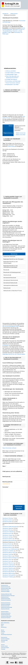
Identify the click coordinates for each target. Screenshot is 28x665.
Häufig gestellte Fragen (11, 74)
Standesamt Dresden (5, 605)
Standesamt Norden (7, 519)
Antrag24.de (5, 13)
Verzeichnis (23, 654)
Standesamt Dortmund (5, 602)
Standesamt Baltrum (7, 556)
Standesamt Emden (7, 521)
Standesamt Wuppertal (5, 604)
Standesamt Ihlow (7, 530)
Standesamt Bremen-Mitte (6, 594)
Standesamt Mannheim (5, 613)
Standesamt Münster (5, 608)
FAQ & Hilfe (4, 653)
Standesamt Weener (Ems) (9, 552)
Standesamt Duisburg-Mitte (6, 607)
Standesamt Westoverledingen (10, 557)
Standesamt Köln (4, 585)
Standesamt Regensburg (6, 616)
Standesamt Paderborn (5, 617)
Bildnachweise (23, 653)
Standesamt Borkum (7, 547)
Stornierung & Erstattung (10, 654)
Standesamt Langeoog (8, 564)
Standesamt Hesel (7, 554)
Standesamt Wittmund (8, 573)
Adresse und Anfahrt (11, 71)
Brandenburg (3, 627)
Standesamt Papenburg (8, 568)
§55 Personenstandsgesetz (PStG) (11, 326)
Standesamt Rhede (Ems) (9, 566)
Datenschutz (16, 653)
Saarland (3, 641)
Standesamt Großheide (8, 531)
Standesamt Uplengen (8, 569)
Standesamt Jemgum (8, 535)
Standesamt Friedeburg (8, 576)
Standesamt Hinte (7, 518)
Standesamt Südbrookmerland (10, 526)
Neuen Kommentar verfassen (13, 82)
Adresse (23, 28)
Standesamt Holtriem (8, 538)
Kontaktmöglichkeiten (8, 29)
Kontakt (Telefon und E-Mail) (13, 72)
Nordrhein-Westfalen (5, 638)
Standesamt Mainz (5, 611)
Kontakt (18, 654)
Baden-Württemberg (5, 622)
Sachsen (3, 644)
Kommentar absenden (18, 507)
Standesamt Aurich (7, 533)
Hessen (2, 633)
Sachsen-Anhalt (4, 646)
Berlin (2, 625)
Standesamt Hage (7, 528)
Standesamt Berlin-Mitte (6, 588)
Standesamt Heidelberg (6, 600)
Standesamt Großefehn (8, 550)
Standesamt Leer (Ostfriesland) (10, 549)
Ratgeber (14, 656)
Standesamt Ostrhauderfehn (9, 575)
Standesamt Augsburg (5, 614)
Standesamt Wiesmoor (8, 563)
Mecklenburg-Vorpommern (6, 634)
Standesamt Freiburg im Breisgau (8, 595)
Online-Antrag (11, 146)
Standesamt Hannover (5, 586)
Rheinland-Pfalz (4, 640)
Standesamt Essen (5, 597)
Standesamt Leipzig (5, 589)
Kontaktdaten (6, 345)
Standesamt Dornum (8, 545)
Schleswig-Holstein (5, 647)
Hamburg (3, 631)
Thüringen (3, 649)
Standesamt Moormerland (9, 540)
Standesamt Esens (7, 561)
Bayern (2, 624)
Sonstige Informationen (11, 79)
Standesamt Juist (7, 537)
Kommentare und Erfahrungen (13, 81)
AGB (3, 654)
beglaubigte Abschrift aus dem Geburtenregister (14, 354)
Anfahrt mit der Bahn (21, 134)
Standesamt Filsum (7, 559)
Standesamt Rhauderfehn (9, 571)
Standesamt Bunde (7, 544)
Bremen (2, 630)
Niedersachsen (14, 13)
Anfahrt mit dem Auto (21, 133)
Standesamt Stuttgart (5, 591)
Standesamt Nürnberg (5, 598)
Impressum (10, 653)
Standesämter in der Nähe (12, 84)
